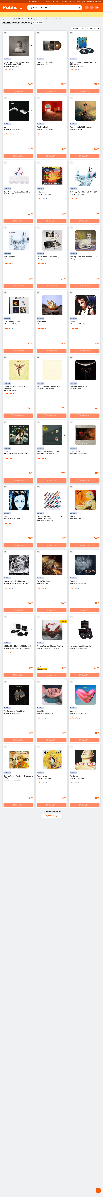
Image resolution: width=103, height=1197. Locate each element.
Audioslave (41, 322)
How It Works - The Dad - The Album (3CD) (18, 777)
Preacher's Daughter (45, 62)
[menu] (21, 8)
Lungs (6, 451)
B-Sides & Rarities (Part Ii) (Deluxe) (17, 646)
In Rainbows (41, 192)
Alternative (45, 19)
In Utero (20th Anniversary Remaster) (14, 387)
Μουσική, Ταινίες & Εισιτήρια (16, 19)
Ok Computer (9, 257)
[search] (30, 7)
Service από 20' (76, 1)
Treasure (73, 581)
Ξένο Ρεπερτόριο (33, 19)
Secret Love (41, 711)
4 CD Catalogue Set (12, 322)
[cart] (97, 7)
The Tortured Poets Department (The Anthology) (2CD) (16, 63)
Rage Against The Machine (14, 581)
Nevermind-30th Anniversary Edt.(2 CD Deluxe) (84, 63)
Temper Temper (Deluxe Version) (50, 646)
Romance (74, 711)
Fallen (6, 516)
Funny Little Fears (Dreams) (48, 257)
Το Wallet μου (47, 1)
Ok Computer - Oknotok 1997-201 (83, 192)
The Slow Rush (42, 127)
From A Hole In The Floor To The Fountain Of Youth (50, 517)
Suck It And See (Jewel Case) (48, 386)
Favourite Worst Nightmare (48, 451)
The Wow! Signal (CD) (78, 386)
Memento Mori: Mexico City (81, 646)
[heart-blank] (87, 7)
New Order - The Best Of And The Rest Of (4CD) (17, 193)
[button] (93, 2)
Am (5, 127)
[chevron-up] (98, 1190)
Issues (72, 516)
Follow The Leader (44, 581)
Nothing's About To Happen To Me (83, 257)
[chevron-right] (31, 46)
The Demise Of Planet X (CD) (15, 711)
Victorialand (75, 451)
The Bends (74, 776)
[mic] (80, 7)
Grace (72, 322)
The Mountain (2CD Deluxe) (81, 127)
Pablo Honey (42, 776)
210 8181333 (35, 1)
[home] (10, 9)
